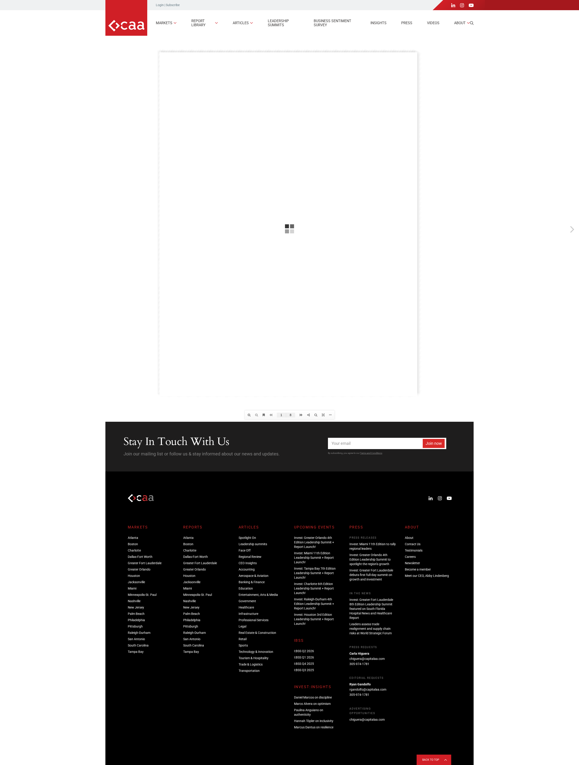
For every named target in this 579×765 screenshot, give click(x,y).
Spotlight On (247, 538)
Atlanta (133, 538)
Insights (378, 23)
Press (406, 23)
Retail (243, 639)
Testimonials (413, 550)
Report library (198, 23)
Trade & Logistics (251, 664)
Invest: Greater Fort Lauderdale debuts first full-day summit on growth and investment (371, 574)
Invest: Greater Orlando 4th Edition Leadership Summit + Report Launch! (314, 542)
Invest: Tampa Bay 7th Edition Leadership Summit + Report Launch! (315, 573)
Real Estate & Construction (257, 633)
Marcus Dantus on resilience (313, 727)
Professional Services (253, 620)
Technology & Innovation (256, 652)
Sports (243, 645)
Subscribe (173, 5)
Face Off (245, 550)
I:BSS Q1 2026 (304, 657)
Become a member (418, 569)
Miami (132, 588)
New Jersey (136, 607)
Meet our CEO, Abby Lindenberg (427, 576)
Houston (134, 576)
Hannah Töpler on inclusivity (313, 721)
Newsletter (412, 563)
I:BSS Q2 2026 (304, 651)
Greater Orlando (139, 569)
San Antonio (136, 639)
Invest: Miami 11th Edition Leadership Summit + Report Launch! (314, 557)
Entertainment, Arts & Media (258, 595)
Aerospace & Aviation (253, 576)
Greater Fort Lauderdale (144, 563)
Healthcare (246, 607)
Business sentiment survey (332, 23)
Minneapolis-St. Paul (142, 595)
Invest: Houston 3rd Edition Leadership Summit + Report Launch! (314, 619)
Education (246, 588)
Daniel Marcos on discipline (313, 697)
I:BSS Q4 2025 (304, 664)
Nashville (134, 601)
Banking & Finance (252, 582)
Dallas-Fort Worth (140, 557)
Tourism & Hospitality (253, 658)
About (460, 23)
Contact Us (412, 544)
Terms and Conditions (371, 453)
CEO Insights (248, 563)
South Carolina (138, 645)
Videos (433, 23)
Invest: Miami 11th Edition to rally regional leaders (372, 546)
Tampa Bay (136, 652)
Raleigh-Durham (139, 633)
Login (160, 5)
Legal (242, 626)
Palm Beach (136, 614)
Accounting (247, 569)
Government (247, 601)
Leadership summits (278, 23)
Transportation (249, 671)
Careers (410, 557)
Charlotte (134, 550)
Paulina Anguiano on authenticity (308, 712)
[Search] (472, 23)
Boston (133, 544)
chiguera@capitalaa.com (367, 659)
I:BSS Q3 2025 (304, 670)
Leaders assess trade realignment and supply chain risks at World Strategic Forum (370, 628)
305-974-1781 (359, 664)
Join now (434, 443)
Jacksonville (136, 582)
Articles (241, 23)
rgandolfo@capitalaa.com (367, 689)
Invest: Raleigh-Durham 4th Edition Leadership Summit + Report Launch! (314, 603)
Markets (164, 23)
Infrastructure (248, 614)
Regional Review (250, 557)
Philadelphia (136, 620)
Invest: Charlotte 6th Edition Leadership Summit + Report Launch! (314, 588)
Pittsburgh (135, 626)
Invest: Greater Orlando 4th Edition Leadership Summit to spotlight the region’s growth (370, 559)
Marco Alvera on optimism (312, 704)
